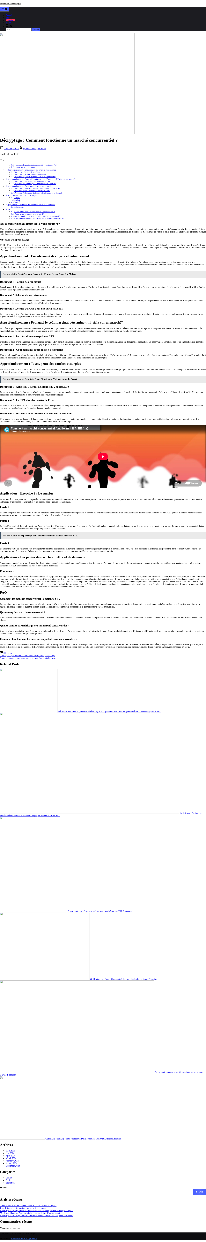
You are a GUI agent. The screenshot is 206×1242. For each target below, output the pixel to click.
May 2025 (10, 1150)
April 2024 (10, 1155)
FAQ (9, 209)
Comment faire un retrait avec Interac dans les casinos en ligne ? (28, 1205)
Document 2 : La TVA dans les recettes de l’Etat (32, 191)
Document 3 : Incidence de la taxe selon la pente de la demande (38, 193)
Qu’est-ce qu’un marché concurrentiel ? (29, 214)
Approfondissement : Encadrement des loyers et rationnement (32, 170)
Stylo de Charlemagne (10, 3)
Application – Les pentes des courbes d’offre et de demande (31, 204)
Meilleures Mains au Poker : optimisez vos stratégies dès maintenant (30, 1213)
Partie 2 (17, 200)
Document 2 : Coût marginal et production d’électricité (35, 184)
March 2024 (11, 1158)
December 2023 (13, 1166)
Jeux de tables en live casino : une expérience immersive (25, 1208)
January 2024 (12, 1163)
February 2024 (12, 1161)
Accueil (9, 15)
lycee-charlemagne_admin (34, 148)
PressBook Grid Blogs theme (24, 1238)
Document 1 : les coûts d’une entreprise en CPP (32, 181)
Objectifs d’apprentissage (25, 167)
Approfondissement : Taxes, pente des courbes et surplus (30, 186)
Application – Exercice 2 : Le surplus (22, 195)
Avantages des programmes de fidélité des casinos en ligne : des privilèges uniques (36, 1210)
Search (3, 1187)
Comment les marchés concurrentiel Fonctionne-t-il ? (34, 212)
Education (10, 20)
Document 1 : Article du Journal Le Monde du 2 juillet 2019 (37, 188)
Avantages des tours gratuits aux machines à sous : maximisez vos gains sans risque (36, 1215)
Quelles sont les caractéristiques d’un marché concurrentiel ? (37, 216)
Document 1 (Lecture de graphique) (27, 172)
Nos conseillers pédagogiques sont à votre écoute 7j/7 (36, 165)
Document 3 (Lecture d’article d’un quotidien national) (35, 177)
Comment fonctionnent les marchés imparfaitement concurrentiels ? (40, 218)
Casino (9, 1178)
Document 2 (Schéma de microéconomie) (30, 174)
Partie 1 (17, 198)
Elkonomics (19, 207)
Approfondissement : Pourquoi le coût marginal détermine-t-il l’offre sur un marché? (41, 179)
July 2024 (10, 1153)
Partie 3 (17, 202)
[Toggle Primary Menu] (4, 9)
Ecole (8, 22)
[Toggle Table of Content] (2, 160)
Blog (8, 17)
